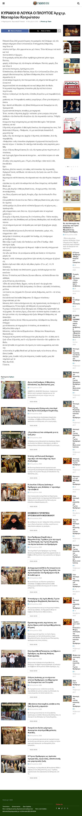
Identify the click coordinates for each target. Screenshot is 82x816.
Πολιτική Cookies (41, 809)
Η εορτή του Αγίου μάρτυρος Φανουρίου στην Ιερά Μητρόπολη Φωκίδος (42, 730)
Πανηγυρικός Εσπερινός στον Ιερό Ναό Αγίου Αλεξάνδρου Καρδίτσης (43, 409)
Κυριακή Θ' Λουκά (18, 21)
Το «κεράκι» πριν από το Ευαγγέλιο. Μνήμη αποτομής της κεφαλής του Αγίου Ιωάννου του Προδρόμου (77, 631)
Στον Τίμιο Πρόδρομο (76, 682)
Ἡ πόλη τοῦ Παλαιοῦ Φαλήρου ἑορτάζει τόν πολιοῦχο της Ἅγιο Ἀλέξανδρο (41, 458)
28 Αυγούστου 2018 (76, 489)
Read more (33, 401)
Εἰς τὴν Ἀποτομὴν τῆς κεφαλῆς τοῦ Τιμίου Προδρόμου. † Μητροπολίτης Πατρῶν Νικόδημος (71, 227)
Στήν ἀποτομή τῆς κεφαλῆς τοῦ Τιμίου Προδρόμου (77, 502)
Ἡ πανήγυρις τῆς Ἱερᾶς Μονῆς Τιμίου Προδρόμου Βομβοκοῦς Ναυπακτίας (44, 599)
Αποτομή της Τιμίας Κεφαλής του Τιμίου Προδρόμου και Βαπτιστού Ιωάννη (77, 554)
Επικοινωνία (16, 806)
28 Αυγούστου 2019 (76, 291)
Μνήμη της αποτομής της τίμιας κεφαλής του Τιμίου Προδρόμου (77, 662)
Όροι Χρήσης (27, 806)
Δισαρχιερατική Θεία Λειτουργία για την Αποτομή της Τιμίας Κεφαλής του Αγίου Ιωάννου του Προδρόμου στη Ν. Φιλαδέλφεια (44, 571)
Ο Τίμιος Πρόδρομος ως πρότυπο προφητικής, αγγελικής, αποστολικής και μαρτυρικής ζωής (44, 758)
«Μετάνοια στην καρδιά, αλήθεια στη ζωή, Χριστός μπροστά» (44, 705)
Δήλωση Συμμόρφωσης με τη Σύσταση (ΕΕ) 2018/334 (19, 811)
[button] (71, 166)
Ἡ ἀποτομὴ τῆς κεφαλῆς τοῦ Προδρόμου (77, 603)
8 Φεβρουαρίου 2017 (77, 365)
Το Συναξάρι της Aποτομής (76, 301)
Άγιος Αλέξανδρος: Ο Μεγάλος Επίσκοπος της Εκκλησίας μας (41, 383)
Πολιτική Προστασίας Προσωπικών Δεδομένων (18, 809)
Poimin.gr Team (46, 21)
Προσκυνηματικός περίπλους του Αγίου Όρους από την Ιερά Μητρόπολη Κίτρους (44, 625)
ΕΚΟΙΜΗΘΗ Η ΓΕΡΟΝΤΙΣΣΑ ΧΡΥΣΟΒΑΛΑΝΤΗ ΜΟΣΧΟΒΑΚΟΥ (41, 514)
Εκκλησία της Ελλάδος (11, 409)
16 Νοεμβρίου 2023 (32, 21)
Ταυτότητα (6, 806)
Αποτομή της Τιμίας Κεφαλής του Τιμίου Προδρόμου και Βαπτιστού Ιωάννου (77, 438)
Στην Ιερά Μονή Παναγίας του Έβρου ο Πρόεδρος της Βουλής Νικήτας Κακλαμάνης (44, 653)
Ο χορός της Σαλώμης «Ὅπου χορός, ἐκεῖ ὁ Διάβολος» (77, 280)
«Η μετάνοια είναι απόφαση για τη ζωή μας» (43, 433)
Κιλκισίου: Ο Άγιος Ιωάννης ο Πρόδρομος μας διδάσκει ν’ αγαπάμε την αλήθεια (44, 487)
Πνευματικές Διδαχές (11, 383)
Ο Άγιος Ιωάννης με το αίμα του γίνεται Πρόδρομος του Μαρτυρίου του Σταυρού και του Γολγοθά (43, 679)
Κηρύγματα (7, 21)
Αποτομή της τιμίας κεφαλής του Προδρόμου (77, 701)
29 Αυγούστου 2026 (35, 492)
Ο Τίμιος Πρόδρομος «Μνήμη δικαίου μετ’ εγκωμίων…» (77, 257)
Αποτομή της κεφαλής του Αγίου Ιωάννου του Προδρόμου (77, 354)
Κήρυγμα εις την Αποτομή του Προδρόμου (77, 480)
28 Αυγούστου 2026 (76, 267)
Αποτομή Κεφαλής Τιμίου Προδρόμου (77, 462)
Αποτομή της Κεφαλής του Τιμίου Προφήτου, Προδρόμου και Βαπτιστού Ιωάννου (77, 381)
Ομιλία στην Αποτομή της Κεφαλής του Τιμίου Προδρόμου (77, 526)
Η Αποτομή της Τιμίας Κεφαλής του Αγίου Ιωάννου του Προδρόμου (72, 217)
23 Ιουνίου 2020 (75, 342)
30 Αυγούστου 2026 (35, 387)
